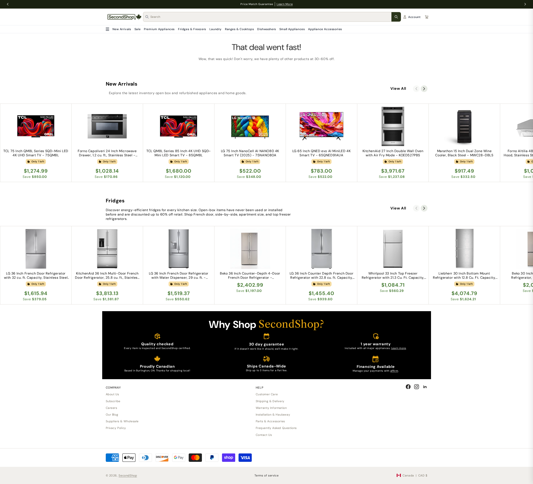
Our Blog (112, 414)
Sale (137, 29)
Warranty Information (271, 408)
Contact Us (264, 435)
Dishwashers (266, 29)
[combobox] (271, 16)
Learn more (398, 348)
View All (398, 88)
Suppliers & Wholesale (122, 421)
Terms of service (266, 475)
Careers (111, 408)
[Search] (396, 17)
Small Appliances (292, 29)
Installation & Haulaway (273, 414)
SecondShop (128, 475)
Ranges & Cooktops (239, 29)
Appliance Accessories (325, 29)
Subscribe (113, 401)
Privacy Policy (116, 428)
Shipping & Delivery (270, 401)
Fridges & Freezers (192, 29)
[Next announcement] (525, 4)
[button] (424, 88)
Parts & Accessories (270, 421)
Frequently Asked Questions (276, 428)
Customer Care (267, 394)
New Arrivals (121, 29)
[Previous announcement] (7, 4)
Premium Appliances (159, 29)
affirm (394, 370)
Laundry (215, 29)
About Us (112, 394)
